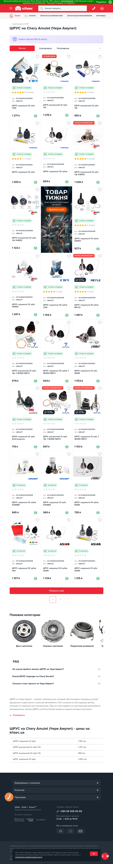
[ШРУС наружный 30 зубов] (56, 153)
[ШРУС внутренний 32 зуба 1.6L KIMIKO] (87, 153)
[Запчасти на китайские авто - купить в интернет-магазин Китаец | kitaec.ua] (24, 8)
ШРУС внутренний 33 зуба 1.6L (27, 753)
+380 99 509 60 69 (71, 811)
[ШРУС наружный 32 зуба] (25, 153)
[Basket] (101, 8)
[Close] (110, 2)
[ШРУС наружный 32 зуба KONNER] (56, 484)
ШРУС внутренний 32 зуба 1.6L (27, 747)
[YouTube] (80, 831)
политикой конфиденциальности (28, 857)
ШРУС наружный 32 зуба (24, 741)
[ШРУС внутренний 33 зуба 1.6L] (87, 86)
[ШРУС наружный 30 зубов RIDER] (87, 484)
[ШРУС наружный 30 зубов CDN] (56, 286)
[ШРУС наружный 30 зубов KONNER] (25, 484)
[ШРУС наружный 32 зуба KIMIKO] (25, 286)
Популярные (63, 48)
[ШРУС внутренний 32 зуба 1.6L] (56, 86)
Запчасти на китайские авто (51, 16)
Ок (94, 853)
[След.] (68, 599)
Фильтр (22, 48)
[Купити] (36, 116)
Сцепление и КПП (20, 24)
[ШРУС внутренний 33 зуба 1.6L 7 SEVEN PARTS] (56, 418)
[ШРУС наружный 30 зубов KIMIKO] (87, 219)
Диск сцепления (24, 646)
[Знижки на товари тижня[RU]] (56, 219)
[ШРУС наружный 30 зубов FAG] (25, 549)
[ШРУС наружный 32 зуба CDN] (25, 86)
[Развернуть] (17, 715)
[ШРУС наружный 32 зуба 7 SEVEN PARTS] (87, 418)
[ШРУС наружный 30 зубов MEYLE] (87, 286)
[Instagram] (70, 831)
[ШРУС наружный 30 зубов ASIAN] (56, 549)
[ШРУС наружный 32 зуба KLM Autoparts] (25, 418)
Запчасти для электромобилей (79, 16)
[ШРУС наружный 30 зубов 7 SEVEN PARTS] (56, 352)
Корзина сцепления (53, 646)
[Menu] (11, 8)
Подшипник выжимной (82, 646)
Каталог (32, 16)
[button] (104, 632)
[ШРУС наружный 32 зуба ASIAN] (87, 549)
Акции (17, 16)
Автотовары (101, 16)
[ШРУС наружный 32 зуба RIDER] (87, 352)
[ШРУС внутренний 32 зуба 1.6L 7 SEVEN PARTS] (25, 352)
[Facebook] (61, 831)
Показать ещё (56, 590)
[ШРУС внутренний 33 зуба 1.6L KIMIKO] (25, 219)
